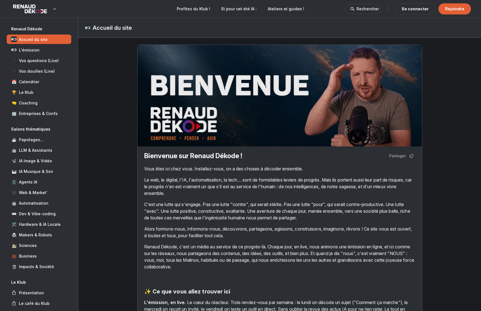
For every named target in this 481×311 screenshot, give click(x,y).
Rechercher (368, 8)
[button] (39, 39)
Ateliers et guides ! (286, 8)
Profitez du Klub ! (193, 8)
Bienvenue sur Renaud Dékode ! (193, 156)
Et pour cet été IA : (239, 8)
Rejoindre (454, 8)
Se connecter (415, 8)
